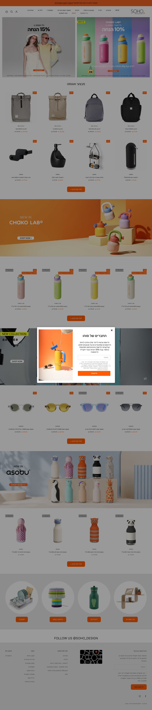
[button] (111, 330)
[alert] (76, 355)
